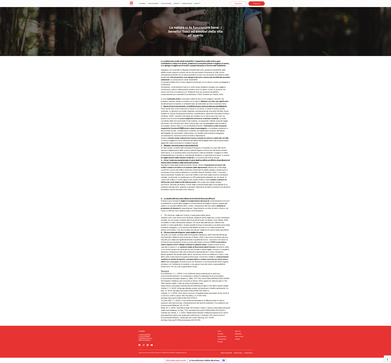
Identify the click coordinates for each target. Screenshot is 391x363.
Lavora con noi (187, 3)
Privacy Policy (238, 352)
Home (219, 331)
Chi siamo (142, 3)
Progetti (177, 3)
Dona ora (257, 3)
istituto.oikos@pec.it (144, 340)
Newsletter (238, 3)
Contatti (197, 3)
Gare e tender (239, 336)
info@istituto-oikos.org (145, 338)
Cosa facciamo (153, 3)
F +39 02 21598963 (144, 336)
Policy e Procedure (226, 352)
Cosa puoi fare (166, 3)
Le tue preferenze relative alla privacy (204, 360)
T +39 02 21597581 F (144, 334)
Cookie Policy (248, 352)
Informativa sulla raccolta (176, 360)
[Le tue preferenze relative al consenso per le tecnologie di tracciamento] (387, 359)
